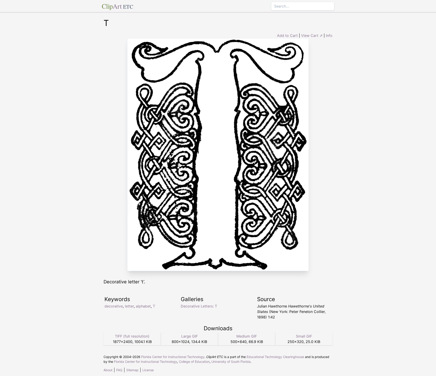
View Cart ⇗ (311, 35)
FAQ (119, 370)
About (108, 370)
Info (329, 35)
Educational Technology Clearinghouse (275, 357)
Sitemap (132, 370)
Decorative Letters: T (199, 306)
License (148, 370)
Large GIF (189, 336)
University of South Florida (230, 361)
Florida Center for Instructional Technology (172, 357)
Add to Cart (287, 35)
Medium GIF (246, 336)
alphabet (143, 306)
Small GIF (304, 336)
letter (129, 306)
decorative (113, 306)
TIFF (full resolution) (132, 336)
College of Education (194, 361)
